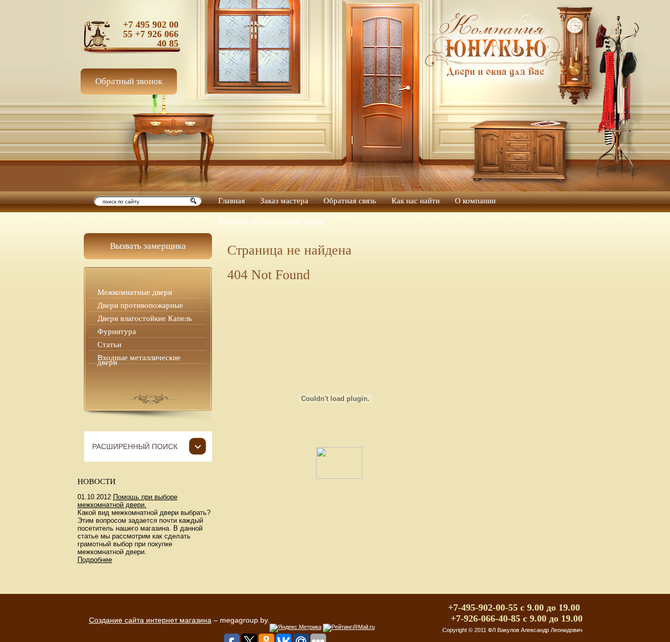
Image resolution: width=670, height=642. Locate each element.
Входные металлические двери (139, 359)
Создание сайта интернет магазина (150, 620)
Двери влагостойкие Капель (144, 318)
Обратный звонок (128, 81)
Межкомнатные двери (134, 292)
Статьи (109, 344)
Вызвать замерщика (148, 246)
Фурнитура (116, 331)
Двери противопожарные (140, 305)
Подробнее (94, 560)
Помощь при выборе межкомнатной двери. (127, 501)
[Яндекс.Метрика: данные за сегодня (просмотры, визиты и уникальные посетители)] (295, 628)
